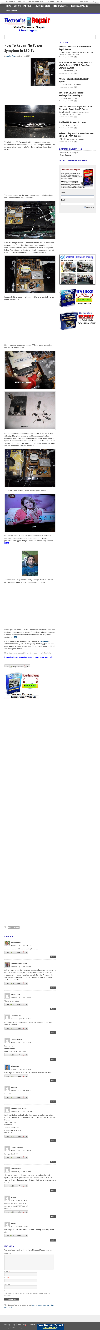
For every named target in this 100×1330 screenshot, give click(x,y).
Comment (7, 1253)
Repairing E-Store (42, 6)
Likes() (11, 666)
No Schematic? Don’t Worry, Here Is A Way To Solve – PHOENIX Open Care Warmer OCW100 (75, 65)
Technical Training (79, 6)
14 (75, 116)
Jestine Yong (10, 56)
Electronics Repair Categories (69, 153)
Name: (63, 193)
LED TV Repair (13, 927)
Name (7, 1271)
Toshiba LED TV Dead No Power (72, 122)
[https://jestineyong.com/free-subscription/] (50, 1327)
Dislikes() (23, 666)
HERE (6, 543)
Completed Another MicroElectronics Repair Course (75, 48)
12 (75, 73)
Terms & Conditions (35, 2)
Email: (63, 200)
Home (8, 6)
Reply (52, 957)
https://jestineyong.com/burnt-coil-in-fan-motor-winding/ (28, 657)
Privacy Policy (10, 2)
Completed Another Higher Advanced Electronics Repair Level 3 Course (75, 107)
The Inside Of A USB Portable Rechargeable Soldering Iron (72, 94)
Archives (60, 2)
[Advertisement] (30, 174)
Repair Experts (12, 10)
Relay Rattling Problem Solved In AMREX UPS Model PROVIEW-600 (76, 134)
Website (7, 1284)
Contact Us (50, 2)
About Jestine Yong (22, 6)
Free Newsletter (60, 6)
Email (6, 1278)
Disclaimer (21, 2)
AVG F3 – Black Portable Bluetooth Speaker (74, 80)
